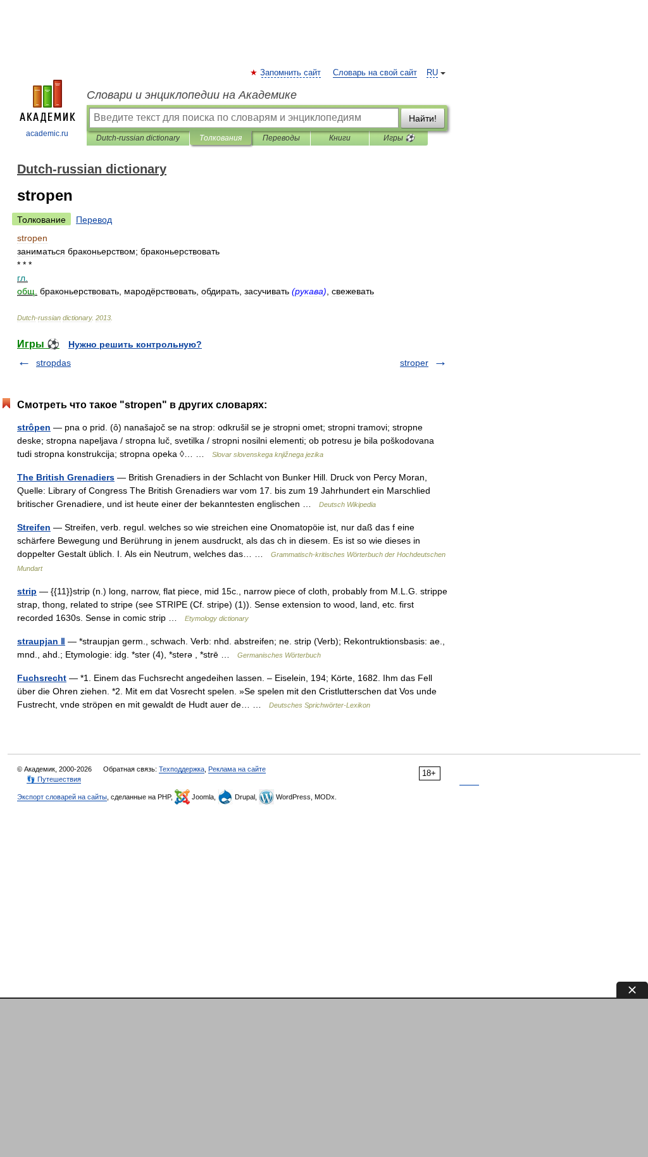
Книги (340, 138)
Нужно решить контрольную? (135, 344)
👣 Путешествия (54, 779)
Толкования (220, 138)
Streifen (34, 527)
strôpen (34, 427)
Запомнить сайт (291, 72)
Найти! (423, 118)
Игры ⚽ (398, 138)
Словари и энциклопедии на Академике (192, 95)
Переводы (281, 138)
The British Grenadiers (66, 477)
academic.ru (47, 133)
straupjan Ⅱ (41, 641)
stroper (414, 363)
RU (432, 72)
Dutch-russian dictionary (138, 138)
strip (27, 591)
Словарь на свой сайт (375, 72)
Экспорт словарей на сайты (62, 797)
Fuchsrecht (41, 678)
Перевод (94, 220)
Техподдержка (181, 769)
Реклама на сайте (237, 769)
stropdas (53, 363)
